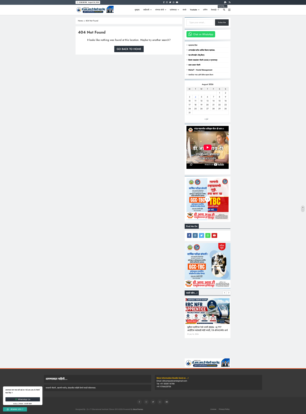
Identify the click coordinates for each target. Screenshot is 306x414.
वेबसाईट (216, 9)
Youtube (193, 10)
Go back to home (129, 49)
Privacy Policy (224, 409)
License (213, 409)
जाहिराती (146, 10)
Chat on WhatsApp (203, 34)
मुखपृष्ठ (137, 10)
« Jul (206, 119)
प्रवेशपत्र (173, 10)
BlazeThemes (138, 409)
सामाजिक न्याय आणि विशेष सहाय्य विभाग (200, 75)
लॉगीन (205, 10)
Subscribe (222, 22)
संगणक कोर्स (159, 10)
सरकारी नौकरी (192, 321)
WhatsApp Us (24, 399)
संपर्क (184, 10)
